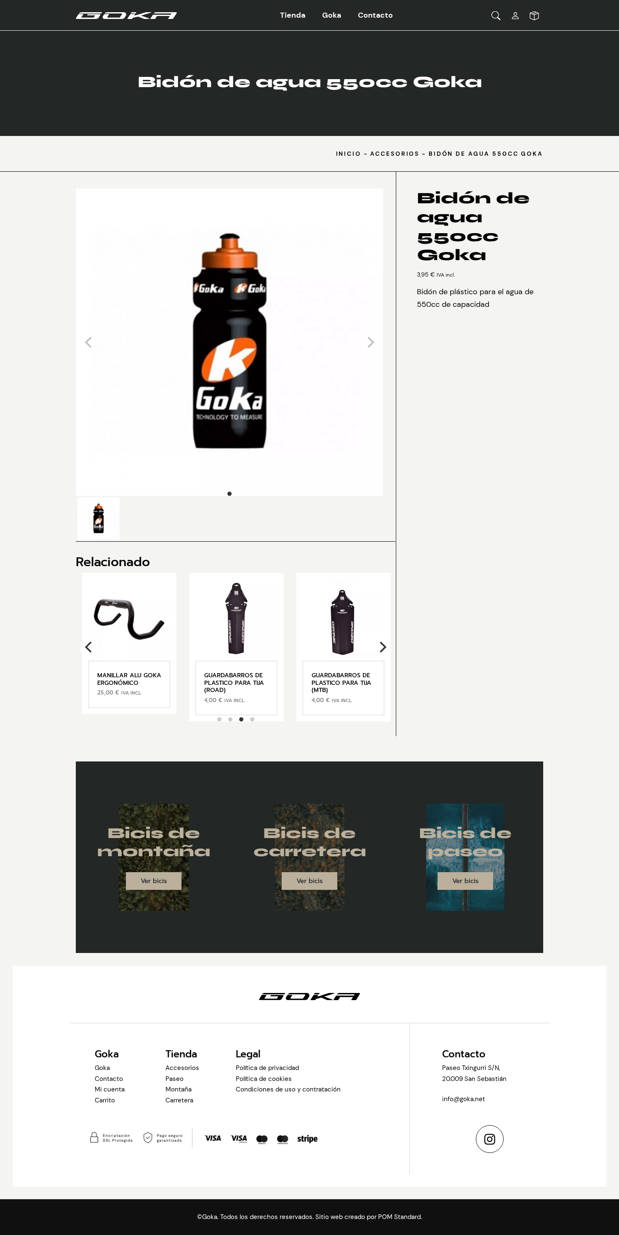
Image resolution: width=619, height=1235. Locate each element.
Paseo (174, 1079)
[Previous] (89, 647)
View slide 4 (252, 719)
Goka (102, 1068)
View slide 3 (241, 719)
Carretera (179, 1100)
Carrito (105, 1100)
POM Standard (399, 1217)
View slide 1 (229, 494)
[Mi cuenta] (515, 15)
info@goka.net (463, 1099)
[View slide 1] (229, 342)
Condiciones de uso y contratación (288, 1089)
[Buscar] (496, 15)
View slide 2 (230, 719)
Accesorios (394, 153)
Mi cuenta (110, 1089)
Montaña (178, 1089)
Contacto (109, 1079)
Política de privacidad (267, 1068)
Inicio (348, 153)
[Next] (382, 647)
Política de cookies (264, 1079)
